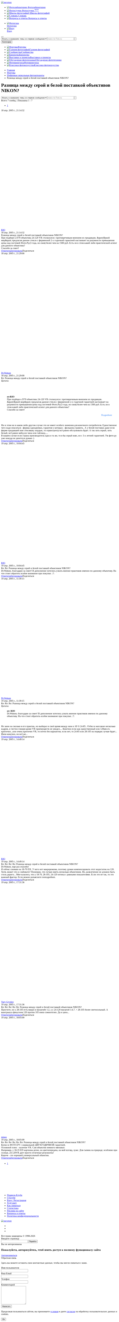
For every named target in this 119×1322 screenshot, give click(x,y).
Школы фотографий (39, 13)
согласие (71, 1311)
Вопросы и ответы (37, 18)
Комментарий (8, 1284)
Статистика (12, 1208)
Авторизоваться (9, 1255)
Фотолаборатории (36, 7)
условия (54, 1311)
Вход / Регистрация (16, 1200)
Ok (3, 1319)
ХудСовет (12, 1203)
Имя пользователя (10, 1268)
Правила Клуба (14, 1195)
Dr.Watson (6, 373)
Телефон (5, 1279)
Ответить (5, 251)
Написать (6, 1306)
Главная (11, 70)
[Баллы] (59, 1190)
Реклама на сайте (15, 1211)
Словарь (22, 15)
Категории (6, 42)
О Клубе (11, 1198)
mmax (4, 1137)
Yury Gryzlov (7, 1002)
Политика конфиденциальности (23, 1216)
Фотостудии (30, 10)
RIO (3, 230)
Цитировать (16, 251)
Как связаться (13, 1205)
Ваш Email (6, 1273)
